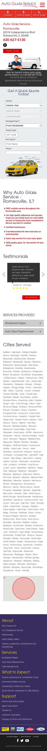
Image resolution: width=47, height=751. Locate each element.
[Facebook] (5, 45)
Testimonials (7, 634)
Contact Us (6, 710)
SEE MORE (30, 297)
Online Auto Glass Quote (13, 701)
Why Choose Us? (9, 625)
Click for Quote (23, 15)
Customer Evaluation (11, 714)
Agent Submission (10, 705)
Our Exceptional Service (12, 630)
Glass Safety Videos (10, 639)
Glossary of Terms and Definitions (17, 719)
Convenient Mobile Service (13, 681)
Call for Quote (39, 15)
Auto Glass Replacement (19, 331)
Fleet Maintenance (10, 666)
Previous (4, 274)
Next (42, 274)
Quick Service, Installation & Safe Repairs (20, 690)
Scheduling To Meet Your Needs (16, 686)
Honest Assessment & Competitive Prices (20, 677)
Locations (8, 15)
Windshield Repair (15, 323)
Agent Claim (12, 51)
